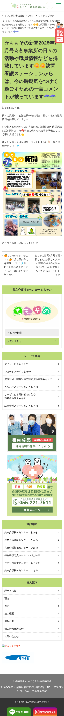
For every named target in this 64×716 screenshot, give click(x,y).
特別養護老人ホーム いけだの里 (22, 555)
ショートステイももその (17, 371)
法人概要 (9, 613)
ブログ (31, 15)
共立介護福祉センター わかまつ (22, 532)
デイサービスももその (16, 364)
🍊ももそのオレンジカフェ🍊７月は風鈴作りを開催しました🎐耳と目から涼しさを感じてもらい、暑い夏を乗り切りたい (16, 265)
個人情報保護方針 (14, 628)
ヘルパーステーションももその (21, 386)
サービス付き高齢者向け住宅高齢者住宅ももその (19, 396)
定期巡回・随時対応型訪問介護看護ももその (28, 379)
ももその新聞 (14, 332)
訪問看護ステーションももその (21, 405)
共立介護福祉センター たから (21, 540)
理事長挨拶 (10, 590)
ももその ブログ (46, 15)
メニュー (58, 5)
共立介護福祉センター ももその (22, 562)
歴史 (6, 606)
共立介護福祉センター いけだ (21, 547)
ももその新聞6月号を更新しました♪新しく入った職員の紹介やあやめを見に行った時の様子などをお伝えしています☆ (47, 265)
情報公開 (9, 621)
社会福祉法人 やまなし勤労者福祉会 (32, 681)
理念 (6, 598)
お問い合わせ (14, 341)
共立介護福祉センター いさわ (21, 570)
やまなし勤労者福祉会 (13, 15)
